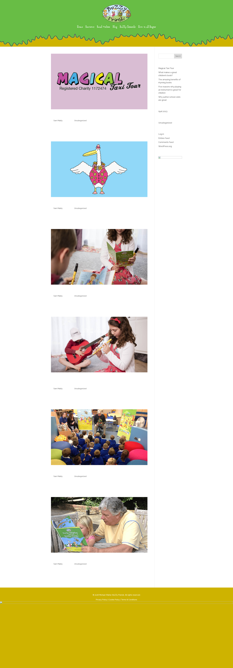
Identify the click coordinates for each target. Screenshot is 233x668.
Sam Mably (58, 121)
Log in (161, 134)
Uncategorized (80, 121)
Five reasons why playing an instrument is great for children (169, 90)
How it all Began (147, 27)
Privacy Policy (101, 600)
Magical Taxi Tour (67, 115)
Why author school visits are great (82, 471)
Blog (115, 27)
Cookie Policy (114, 600)
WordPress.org (165, 146)
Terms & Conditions (129, 600)
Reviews (90, 27)
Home (80, 27)
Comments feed (166, 142)
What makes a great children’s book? (84, 203)
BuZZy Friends (128, 27)
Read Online (103, 27)
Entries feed (164, 138)
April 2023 (162, 111)
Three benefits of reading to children (86, 558)
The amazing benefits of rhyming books (87, 290)
